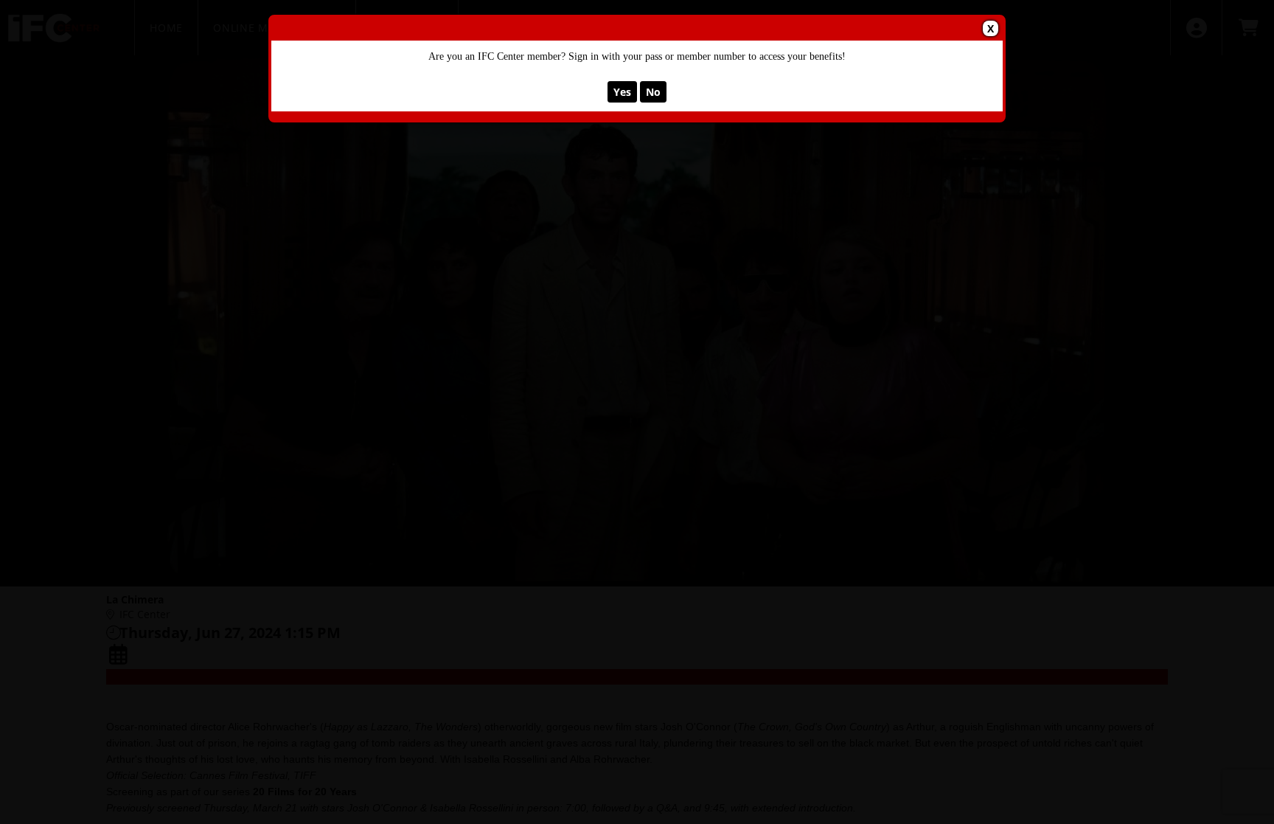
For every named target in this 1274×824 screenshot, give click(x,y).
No (653, 92)
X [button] (990, 28)
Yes (622, 92)
